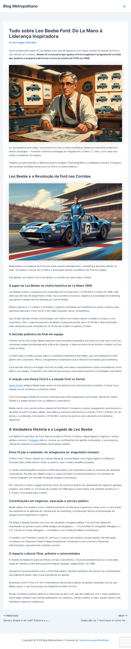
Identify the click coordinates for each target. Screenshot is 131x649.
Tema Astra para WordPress (94, 640)
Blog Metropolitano (20, 6)
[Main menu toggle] (124, 6)
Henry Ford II (16, 385)
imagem (34, 440)
